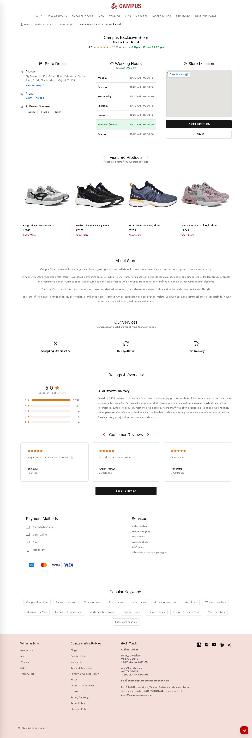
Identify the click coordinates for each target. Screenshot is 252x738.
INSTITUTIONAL (206, 16)
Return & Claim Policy (82, 685)
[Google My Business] (199, 644)
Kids (22, 668)
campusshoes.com (170, 277)
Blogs (74, 650)
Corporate (76, 662)
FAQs (74, 679)
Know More (29, 235)
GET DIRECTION (200, 124)
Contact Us (77, 691)
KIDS (128, 16)
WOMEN (114, 16)
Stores (38, 24)
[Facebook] (206, 644)
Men (22, 656)
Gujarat (49, 24)
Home (27, 24)
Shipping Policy (79, 709)
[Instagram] (221, 644)
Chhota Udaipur (65, 24)
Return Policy (78, 703)
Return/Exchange (80, 697)
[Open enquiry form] (244, 730)
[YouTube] (214, 644)
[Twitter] (229, 644)
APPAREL (142, 16)
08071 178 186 (35, 97)
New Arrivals (27, 650)
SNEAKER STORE (83, 16)
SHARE (201, 134)
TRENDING (183, 16)
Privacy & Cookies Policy (85, 674)
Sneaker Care (78, 656)
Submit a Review (126, 491)
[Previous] (104, 157)
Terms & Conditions (82, 668)
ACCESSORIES (161, 16)
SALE (38, 16)
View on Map (33, 85)
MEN (101, 16)
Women (24, 662)
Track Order (27, 674)
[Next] (147, 157)
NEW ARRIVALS (57, 16)
